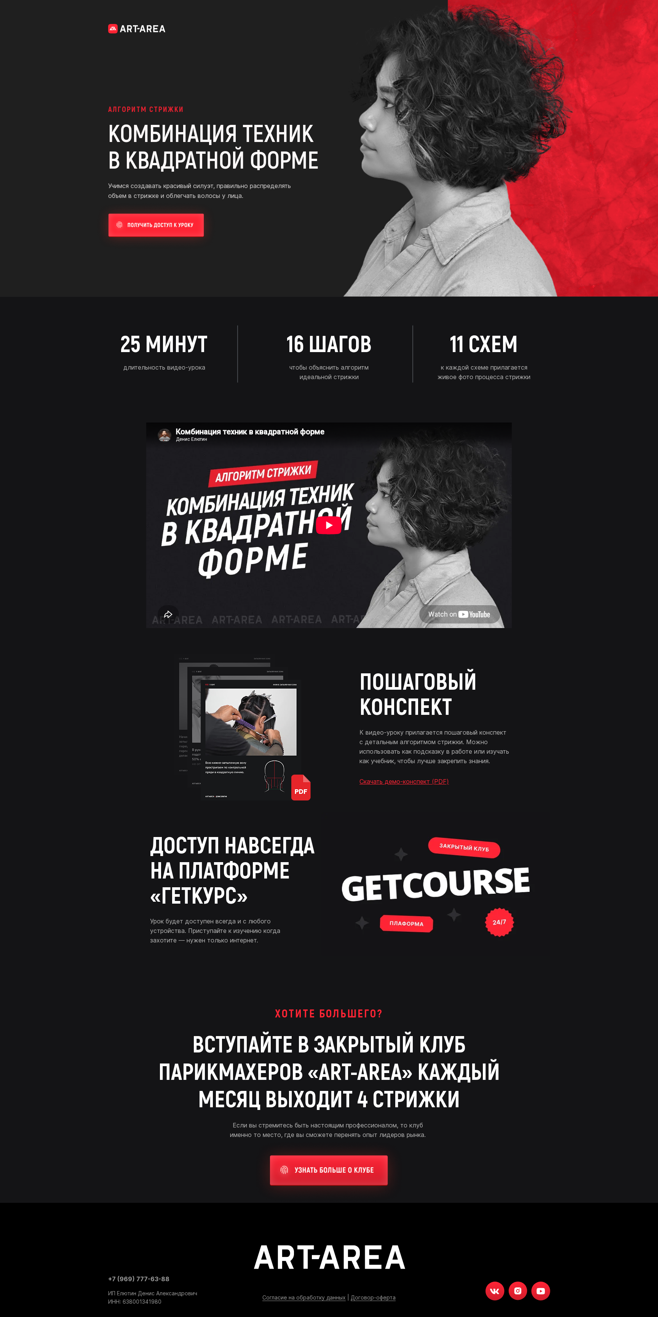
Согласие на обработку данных (304, 1297)
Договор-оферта (373, 1297)
